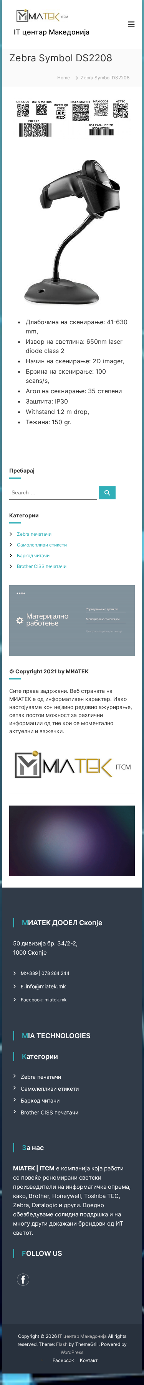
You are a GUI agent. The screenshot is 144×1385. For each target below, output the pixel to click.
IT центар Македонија (51, 32)
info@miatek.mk (46, 986)
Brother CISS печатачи (41, 566)
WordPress (72, 1352)
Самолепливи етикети (42, 545)
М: (23, 973)
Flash (62, 1344)
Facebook (63, 1360)
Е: (23, 987)
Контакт (89, 1360)
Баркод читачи (33, 555)
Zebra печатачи (34, 534)
